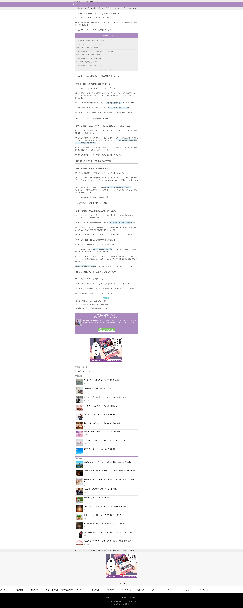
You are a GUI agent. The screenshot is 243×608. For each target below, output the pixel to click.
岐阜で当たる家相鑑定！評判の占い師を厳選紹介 (100, 489)
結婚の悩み (101, 8)
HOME (75, 8)
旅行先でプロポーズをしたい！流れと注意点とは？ (101, 449)
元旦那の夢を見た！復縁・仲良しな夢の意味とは (100, 406)
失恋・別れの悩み (52, 590)
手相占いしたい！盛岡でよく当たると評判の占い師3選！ (103, 515)
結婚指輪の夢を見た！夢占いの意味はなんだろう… (91, 308)
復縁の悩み (34, 590)
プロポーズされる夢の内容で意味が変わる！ (90, 44)
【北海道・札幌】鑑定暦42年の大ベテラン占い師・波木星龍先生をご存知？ (110, 471)
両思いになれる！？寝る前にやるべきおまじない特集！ (103, 432)
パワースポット (203, 590)
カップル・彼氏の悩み (91, 8)
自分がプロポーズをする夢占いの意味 (86, 62)
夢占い (88, 371)
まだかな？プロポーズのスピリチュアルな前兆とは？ (102, 423)
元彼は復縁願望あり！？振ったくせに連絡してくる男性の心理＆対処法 (108, 532)
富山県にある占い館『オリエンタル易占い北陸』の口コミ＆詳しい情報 (108, 462)
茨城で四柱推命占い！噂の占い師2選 (96, 498)
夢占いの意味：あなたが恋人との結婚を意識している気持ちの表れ (96, 51)
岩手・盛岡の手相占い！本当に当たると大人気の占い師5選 (104, 524)
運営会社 (133, 597)
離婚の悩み (95, 590)
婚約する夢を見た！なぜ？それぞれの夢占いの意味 (91, 301)
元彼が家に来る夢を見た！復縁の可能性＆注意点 (100, 414)
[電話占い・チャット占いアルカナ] (121, 577)
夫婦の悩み (80, 590)
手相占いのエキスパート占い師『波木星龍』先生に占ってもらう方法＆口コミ (109, 480)
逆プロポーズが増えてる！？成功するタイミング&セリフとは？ (105, 440)
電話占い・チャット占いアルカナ (117, 597)
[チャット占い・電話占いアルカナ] (106, 361)
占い (153, 590)
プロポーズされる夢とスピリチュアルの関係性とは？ (102, 380)
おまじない (186, 590)
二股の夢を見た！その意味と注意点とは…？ (99, 388)
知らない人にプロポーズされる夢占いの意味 (88, 55)
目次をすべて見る (106, 69)
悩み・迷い (81, 8)
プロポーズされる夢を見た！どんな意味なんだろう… (90, 40)
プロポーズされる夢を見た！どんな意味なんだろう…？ (127, 8)
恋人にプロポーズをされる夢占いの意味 (87, 47)
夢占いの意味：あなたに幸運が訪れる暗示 (89, 58)
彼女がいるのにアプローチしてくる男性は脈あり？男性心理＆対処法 (107, 541)
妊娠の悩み (110, 590)
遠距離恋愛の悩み (67, 590)
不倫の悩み (19, 590)
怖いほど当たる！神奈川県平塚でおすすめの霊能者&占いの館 (105, 506)
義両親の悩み (126, 590)
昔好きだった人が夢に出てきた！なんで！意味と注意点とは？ (105, 397)
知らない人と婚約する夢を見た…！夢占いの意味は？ (92, 304)
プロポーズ (108, 8)
